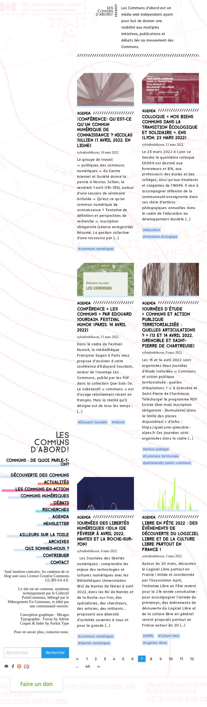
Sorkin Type (59, 623)
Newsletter (56, 523)
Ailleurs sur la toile (44, 534)
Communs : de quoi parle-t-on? (37, 462)
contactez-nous (57, 632)
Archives (59, 541)
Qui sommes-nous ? (47, 548)
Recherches (55, 509)
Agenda (60, 516)
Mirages (63, 615)
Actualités (56, 481)
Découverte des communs (40, 474)
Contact (59, 562)
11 (181, 658)
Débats (61, 502)
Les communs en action (42, 488)
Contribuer (56, 555)
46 (87, 666)
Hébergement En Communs (29, 602)
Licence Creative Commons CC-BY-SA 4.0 (48, 578)
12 (192, 658)
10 (171, 658)
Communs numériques (44, 495)
